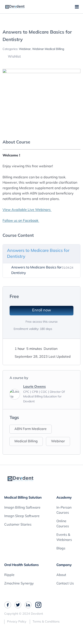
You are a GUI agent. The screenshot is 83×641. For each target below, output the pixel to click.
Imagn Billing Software (22, 507)
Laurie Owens (34, 387)
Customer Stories (17, 524)
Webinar (25, 49)
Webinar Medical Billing (48, 49)
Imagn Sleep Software (22, 516)
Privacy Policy (16, 621)
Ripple (9, 575)
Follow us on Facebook (21, 221)
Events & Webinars (64, 537)
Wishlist (14, 56)
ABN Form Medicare (30, 429)
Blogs (60, 548)
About (61, 575)
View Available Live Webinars (27, 210)
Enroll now (41, 310)
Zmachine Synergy (19, 583)
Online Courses (62, 524)
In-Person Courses (64, 510)
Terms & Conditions (46, 621)
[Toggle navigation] (77, 7)
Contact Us (65, 583)
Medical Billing (26, 441)
